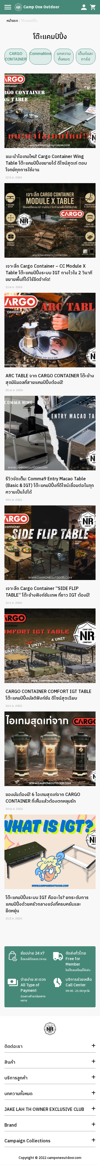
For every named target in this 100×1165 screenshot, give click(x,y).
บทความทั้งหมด (64, 56)
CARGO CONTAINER (16, 56)
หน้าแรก (12, 21)
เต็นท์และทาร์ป (85, 56)
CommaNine (40, 54)
